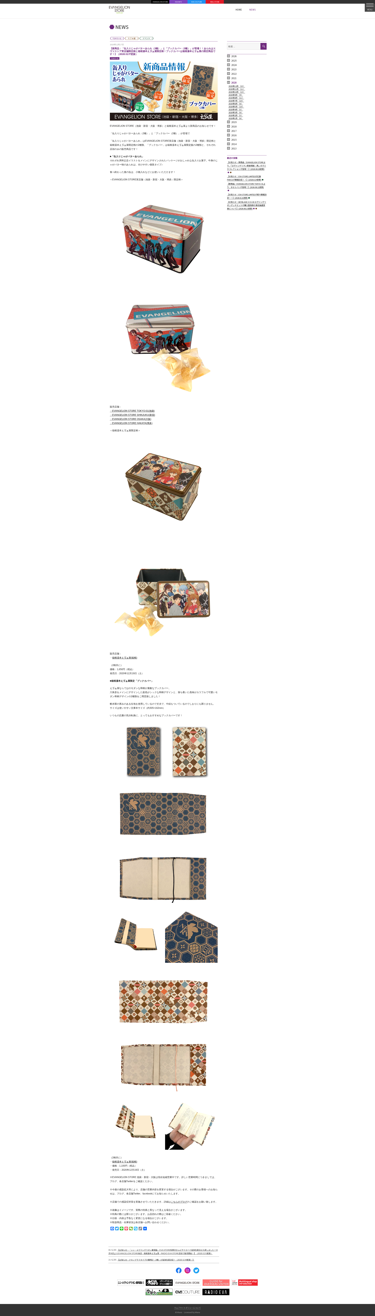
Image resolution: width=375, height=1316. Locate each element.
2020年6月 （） (236, 103)
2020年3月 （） (236, 112)
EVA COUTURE (196, 2)
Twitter (196, 1270)
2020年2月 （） (236, 115)
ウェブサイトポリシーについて (187, 1307)
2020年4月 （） (236, 109)
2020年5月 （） (236, 106)
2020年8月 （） (236, 97)
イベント (262, 179)
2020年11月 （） (237, 89)
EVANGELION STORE (160, 2)
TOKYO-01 (115, 58)
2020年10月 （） (237, 92)
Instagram (187, 1270)
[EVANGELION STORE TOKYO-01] (119, 9)
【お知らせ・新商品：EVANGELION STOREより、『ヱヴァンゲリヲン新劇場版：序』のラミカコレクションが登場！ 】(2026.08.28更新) (246, 165)
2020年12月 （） (237, 86)
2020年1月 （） (236, 118)
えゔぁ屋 (230, 172)
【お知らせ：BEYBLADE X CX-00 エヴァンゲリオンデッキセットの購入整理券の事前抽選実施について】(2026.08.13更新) (246, 205)
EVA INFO (178, 2)
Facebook (179, 1270)
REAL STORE (214, 2)
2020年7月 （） (236, 100)
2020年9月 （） (236, 94)
